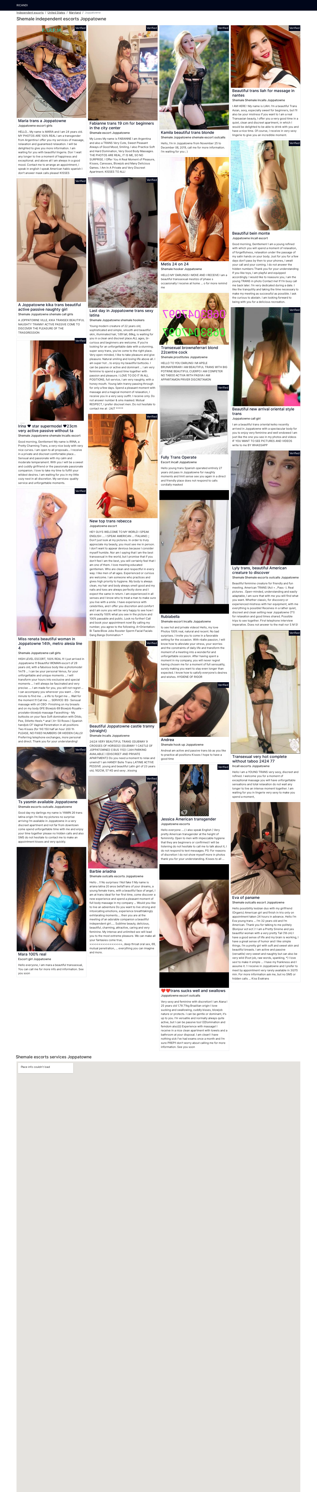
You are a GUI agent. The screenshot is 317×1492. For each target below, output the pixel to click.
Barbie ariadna (103, 871)
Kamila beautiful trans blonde (187, 132)
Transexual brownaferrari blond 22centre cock (189, 349)
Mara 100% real (32, 954)
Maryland (75, 12)
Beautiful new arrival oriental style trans (263, 411)
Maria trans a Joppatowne (42, 120)
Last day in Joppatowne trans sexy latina (121, 312)
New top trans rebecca (111, 521)
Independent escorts (30, 12)
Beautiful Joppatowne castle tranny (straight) (122, 728)
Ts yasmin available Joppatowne (47, 802)
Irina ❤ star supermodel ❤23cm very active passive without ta (47, 428)
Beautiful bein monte (251, 233)
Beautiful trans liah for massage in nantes (263, 93)
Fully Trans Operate (178, 457)
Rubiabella (170, 616)
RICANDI (22, 5)
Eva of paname (246, 897)
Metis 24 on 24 (175, 264)
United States (56, 12)
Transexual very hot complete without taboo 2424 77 (259, 758)
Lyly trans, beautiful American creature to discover (259, 570)
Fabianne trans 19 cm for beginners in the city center (122, 125)
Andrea (167, 739)
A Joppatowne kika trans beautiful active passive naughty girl (49, 307)
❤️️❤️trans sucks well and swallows (193, 990)
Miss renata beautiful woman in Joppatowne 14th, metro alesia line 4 (50, 643)
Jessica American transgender (188, 819)
